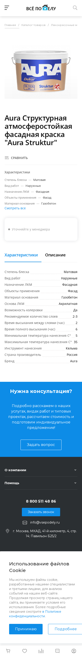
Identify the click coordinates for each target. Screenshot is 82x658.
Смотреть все (15, 208)
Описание (55, 255)
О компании (15, 470)
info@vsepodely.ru (45, 522)
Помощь (12, 483)
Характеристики (21, 255)
